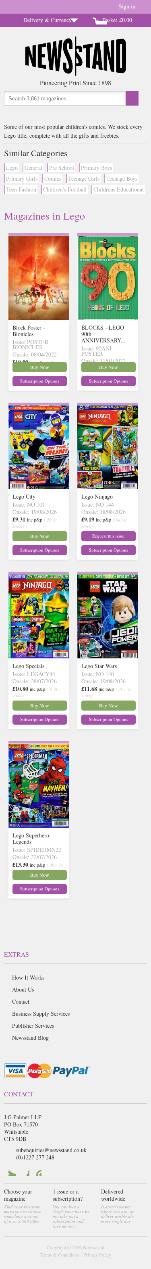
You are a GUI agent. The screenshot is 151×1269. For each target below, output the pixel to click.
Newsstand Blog (30, 1037)
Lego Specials (28, 666)
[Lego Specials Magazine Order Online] (38, 656)
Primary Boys (96, 167)
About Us (23, 989)
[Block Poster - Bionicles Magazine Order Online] (38, 318)
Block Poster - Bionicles (28, 331)
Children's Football (65, 189)
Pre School (61, 167)
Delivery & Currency (47, 20)
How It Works (28, 977)
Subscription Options (39, 381)
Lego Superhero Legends (30, 838)
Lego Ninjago (97, 496)
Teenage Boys (121, 178)
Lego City (23, 496)
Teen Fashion (21, 189)
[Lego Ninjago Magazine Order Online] (107, 487)
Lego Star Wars (99, 666)
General (33, 167)
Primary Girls (21, 178)
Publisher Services (33, 1025)
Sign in (127, 6)
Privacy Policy (97, 1254)
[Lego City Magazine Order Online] (38, 487)
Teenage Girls (83, 178)
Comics (52, 178)
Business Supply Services (41, 1013)
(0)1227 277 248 (35, 1157)
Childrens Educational (118, 189)
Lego (12, 167)
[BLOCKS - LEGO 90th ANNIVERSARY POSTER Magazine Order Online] (107, 318)
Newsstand (93, 1247)
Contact (20, 1001)
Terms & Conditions (59, 1254)
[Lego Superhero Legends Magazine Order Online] (38, 825)
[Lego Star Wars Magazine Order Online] (107, 656)
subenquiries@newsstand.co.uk (51, 1150)
